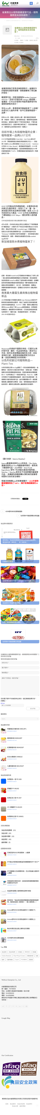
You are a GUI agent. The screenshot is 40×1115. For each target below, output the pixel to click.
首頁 (17, 18)
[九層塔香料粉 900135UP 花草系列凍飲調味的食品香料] (3, 768)
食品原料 (29, 1104)
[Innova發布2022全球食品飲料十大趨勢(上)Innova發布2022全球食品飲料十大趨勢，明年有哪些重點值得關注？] (3, 921)
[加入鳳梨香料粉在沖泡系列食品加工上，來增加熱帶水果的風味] (3, 740)
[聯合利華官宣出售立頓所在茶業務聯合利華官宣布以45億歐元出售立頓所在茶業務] (3, 930)
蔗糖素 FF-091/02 (13, 788)
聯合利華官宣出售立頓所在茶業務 (18, 928)
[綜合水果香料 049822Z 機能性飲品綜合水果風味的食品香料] (3, 758)
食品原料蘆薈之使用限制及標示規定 (19, 891)
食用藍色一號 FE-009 (14, 779)
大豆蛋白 (21, 42)
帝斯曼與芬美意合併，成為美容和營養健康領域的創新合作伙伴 (23, 882)
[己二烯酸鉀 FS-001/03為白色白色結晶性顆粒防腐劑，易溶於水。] (3, 809)
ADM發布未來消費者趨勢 (13, 511)
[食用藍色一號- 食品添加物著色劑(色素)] (3, 781)
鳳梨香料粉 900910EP (14, 738)
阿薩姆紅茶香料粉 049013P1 (16, 729)
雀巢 (34, 40)
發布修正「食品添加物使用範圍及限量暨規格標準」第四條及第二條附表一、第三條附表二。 (23, 901)
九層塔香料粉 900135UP (15, 766)
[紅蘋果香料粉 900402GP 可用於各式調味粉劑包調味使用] (3, 749)
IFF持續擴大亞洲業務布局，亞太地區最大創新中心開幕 (23, 872)
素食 (17, 42)
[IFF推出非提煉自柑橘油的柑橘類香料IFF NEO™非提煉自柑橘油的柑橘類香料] (3, 864)
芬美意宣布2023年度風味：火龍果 (18, 852)
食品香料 (13, 1104)
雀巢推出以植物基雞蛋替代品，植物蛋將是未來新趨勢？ (26, 30)
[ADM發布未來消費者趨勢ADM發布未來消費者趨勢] (3, 940)
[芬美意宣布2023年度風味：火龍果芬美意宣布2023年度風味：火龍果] (3, 854)
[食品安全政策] (20, 1082)
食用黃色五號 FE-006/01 (15, 816)
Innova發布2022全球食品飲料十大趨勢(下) (21, 910)
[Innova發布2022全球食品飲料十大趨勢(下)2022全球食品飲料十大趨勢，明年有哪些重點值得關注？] (3, 912)
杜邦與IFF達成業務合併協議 (29, 515)
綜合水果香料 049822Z (15, 757)
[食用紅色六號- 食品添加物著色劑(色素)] (3, 800)
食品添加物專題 (6, 830)
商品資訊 (23, 18)
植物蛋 (31, 40)
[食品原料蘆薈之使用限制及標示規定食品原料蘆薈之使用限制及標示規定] (3, 893)
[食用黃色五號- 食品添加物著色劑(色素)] (3, 818)
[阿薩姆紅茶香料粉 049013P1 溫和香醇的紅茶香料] (3, 731)
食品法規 (4, 833)
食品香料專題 (5, 836)
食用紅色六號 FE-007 (14, 798)
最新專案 (4, 842)
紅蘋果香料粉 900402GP (15, 747)
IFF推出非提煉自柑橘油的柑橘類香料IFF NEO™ (23, 862)
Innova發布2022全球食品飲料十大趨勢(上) (21, 919)
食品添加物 (21, 1104)
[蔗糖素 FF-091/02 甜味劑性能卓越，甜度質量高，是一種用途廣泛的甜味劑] (3, 790)
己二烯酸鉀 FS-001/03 (14, 807)
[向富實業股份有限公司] (10, 4)
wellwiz (18, 36)
